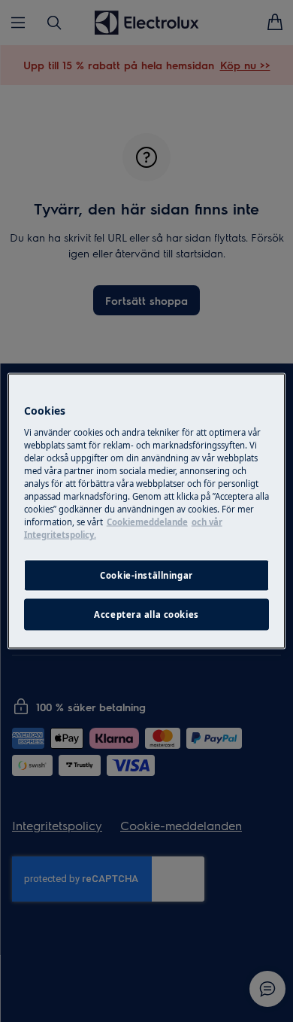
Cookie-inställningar (146, 575)
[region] (147, 511)
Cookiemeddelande (147, 522)
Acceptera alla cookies (146, 614)
